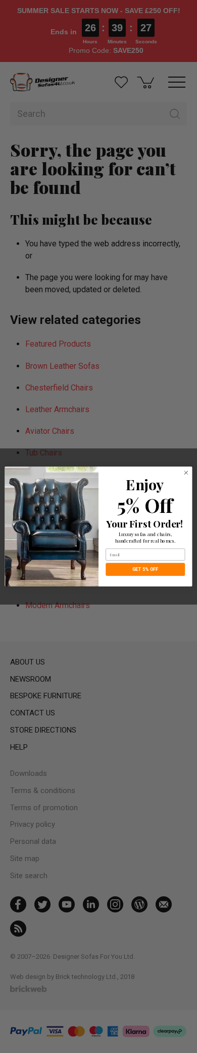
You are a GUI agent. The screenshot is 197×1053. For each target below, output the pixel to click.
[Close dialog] (186, 473)
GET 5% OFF (145, 569)
